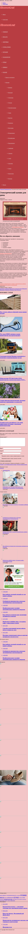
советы (8, 900)
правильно (2, 899)
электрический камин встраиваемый (8, 285)
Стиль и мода (7, 47)
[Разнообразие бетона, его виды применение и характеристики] (13, 800)
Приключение (11, 143)
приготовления (19, 899)
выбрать (4, 895)
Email (1, 450)
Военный (10, 92)
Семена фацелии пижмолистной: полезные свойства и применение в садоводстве (12, 401)
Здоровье (5, 42)
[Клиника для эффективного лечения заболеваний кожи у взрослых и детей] (13, 876)
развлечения (2, 900)
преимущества (8, 899)
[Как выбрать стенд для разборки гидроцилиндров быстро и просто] (13, 846)
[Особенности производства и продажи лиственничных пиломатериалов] (10, 516)
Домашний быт (7, 189)
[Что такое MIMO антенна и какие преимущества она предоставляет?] (11, 331)
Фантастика (11, 173)
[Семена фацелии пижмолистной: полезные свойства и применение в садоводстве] (10, 397)
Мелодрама (10, 128)
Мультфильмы (11, 138)
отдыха (20, 897)
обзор (5, 897)
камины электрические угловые (7, 283)
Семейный (10, 148)
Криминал (10, 123)
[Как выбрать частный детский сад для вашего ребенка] (10, 503)
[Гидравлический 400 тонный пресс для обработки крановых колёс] (13, 892)
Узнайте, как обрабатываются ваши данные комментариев (13, 464)
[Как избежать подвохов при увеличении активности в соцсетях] (10, 544)
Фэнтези (10, 178)
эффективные (12, 900)
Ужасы (9, 168)
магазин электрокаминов (6, 253)
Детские (10, 102)
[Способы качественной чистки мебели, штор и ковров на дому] (13, 754)
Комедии (10, 118)
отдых (16, 897)
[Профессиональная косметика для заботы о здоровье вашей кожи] (13, 815)
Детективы (10, 97)
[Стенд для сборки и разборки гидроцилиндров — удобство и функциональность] (13, 861)
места (2, 897)
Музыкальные (11, 133)
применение (24, 899)
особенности (10, 897)
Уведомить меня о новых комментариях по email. (13, 456)
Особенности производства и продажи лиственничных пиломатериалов (12, 518)
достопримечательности (11, 895)
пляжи (23, 897)
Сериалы (10, 153)
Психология (6, 57)
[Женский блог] (7, 8)
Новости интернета (9, 77)
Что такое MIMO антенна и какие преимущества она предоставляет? (10, 334)
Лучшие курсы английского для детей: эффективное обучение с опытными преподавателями (11, 424)
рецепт (5, 900)
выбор (1, 895)
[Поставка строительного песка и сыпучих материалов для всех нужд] (13, 769)
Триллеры (10, 163)
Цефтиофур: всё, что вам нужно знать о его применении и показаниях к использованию (13, 487)
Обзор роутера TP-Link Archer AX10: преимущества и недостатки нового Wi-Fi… (13, 379)
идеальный (18, 895)
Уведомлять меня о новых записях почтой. (11, 458)
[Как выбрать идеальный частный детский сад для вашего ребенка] (13, 830)
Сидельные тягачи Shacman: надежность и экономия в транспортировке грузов (12, 357)
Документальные (12, 107)
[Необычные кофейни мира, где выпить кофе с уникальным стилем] (10, 559)
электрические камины (20, 283)
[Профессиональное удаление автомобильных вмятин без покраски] (10, 530)
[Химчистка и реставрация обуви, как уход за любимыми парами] (13, 784)
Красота (5, 37)
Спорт (9, 158)
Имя (1, 448)
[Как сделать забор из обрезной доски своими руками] (10, 309)
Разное (5, 72)
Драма (9, 112)
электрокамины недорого (18, 227)
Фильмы (7, 82)
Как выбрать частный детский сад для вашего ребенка (15, 504)
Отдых (4, 62)
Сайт (1, 453)
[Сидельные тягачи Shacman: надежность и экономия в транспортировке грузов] (11, 353)
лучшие (23, 895)
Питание (5, 52)
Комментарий (3, 437)
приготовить (15, 899)
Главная (2, 189)
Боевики (10, 87)
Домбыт (5, 67)
